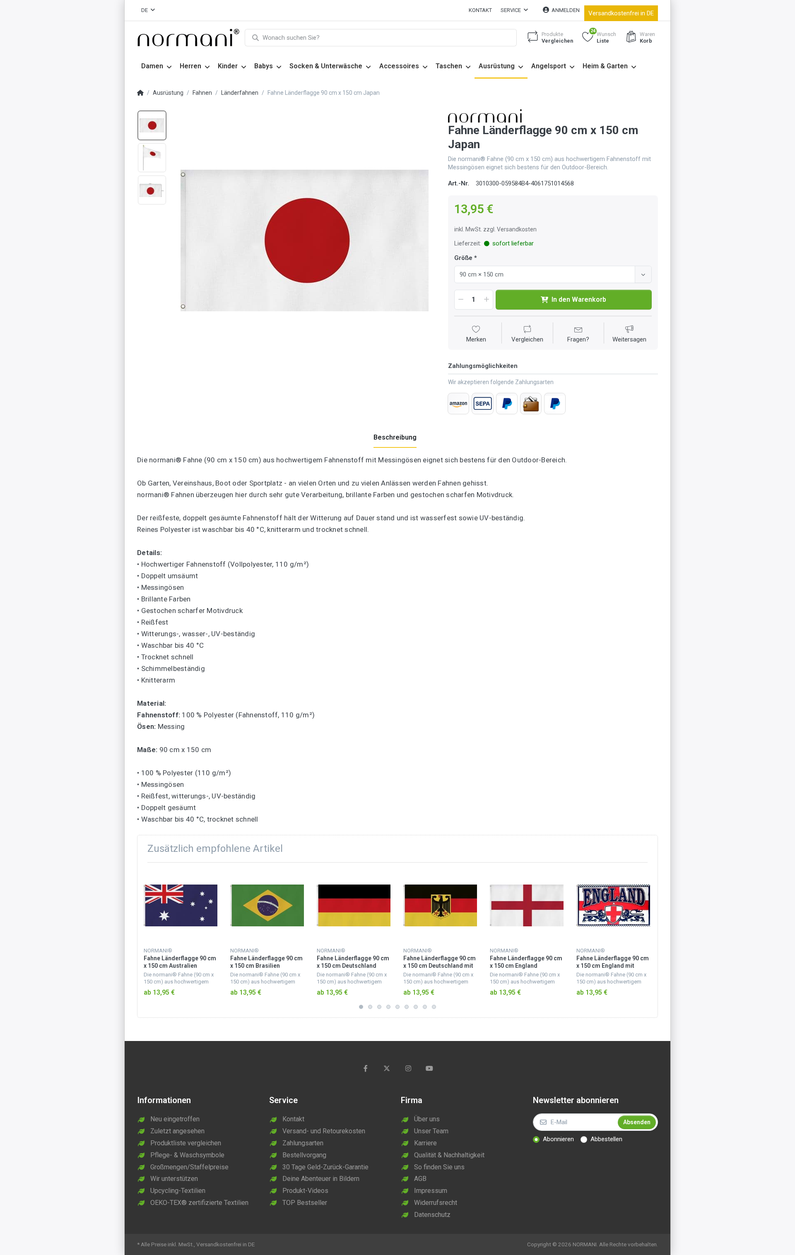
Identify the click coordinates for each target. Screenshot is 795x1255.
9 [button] (434, 1007)
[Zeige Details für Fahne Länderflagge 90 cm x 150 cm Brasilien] (267, 905)
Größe (463, 258)
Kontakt (480, 10)
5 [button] (397, 1007)
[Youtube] (430, 1068)
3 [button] (379, 1007)
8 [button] (425, 1007)
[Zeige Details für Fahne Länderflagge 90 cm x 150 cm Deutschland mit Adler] (440, 905)
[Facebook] (366, 1068)
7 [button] (416, 1007)
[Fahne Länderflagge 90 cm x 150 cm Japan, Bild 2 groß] (152, 157)
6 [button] (407, 1007)
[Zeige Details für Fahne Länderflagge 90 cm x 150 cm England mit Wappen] (613, 905)
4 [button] (388, 1007)
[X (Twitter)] (387, 1068)
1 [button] (361, 1007)
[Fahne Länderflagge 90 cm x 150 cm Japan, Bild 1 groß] (152, 125)
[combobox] (553, 274)
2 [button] (370, 1007)
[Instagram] (408, 1068)
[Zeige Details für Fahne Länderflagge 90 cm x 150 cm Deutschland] (353, 905)
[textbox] (546, 274)
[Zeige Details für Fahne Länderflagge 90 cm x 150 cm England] (527, 905)
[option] (304, 240)
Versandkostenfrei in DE (621, 13)
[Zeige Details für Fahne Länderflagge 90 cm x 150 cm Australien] (180, 905)
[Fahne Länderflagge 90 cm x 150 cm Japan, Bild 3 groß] (152, 190)
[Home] (140, 93)
